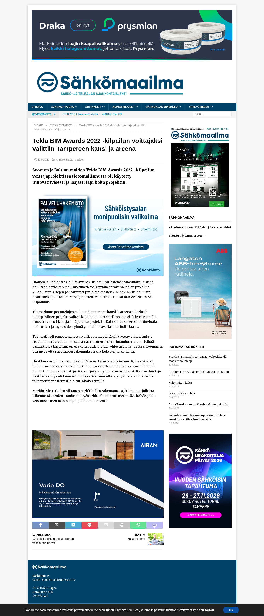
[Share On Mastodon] (154, 525)
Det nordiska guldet (182, 393)
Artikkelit (93, 106)
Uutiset (79, 159)
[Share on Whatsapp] (138, 525)
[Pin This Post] (89, 525)
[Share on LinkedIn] (73, 525)
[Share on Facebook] (40, 525)
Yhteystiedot (199, 106)
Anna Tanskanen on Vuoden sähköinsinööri (198, 404)
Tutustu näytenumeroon (185, 235)
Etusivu (37, 106)
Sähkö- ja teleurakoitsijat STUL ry (53, 580)
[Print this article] (122, 525)
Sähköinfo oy (41, 576)
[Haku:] (212, 114)
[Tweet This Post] (57, 525)
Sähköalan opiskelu (162, 106)
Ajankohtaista (62, 106)
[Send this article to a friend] (106, 525)
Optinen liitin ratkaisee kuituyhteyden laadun (199, 372)
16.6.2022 (43, 159)
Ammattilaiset (123, 106)
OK (231, 610)
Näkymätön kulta (180, 382)
